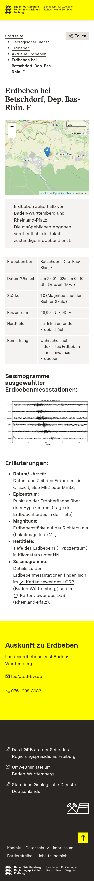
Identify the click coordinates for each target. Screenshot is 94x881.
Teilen (80, 36)
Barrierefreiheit (21, 855)
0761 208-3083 (26, 690)
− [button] (12, 134)
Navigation (85, 10)
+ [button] (12, 126)
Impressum (63, 847)
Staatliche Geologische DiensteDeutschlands (44, 788)
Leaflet (44, 193)
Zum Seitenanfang (83, 837)
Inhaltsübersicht (54, 855)
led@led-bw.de (26, 676)
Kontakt (14, 847)
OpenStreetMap (62, 193)
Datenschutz (37, 847)
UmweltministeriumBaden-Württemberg (33, 770)
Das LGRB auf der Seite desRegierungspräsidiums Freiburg (44, 753)
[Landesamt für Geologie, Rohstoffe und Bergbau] (41, 9)
